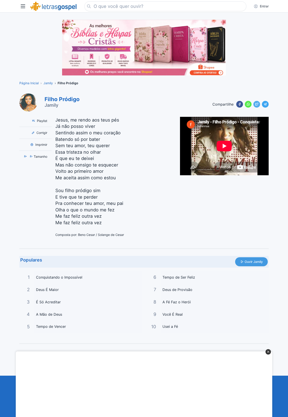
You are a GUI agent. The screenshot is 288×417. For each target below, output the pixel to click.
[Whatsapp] (248, 104)
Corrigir (41, 133)
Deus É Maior (47, 289)
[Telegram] (265, 104)
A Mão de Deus (49, 314)
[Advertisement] (141, 384)
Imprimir (40, 144)
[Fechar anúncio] (268, 352)
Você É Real (172, 314)
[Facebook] (239, 104)
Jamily (51, 105)
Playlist (41, 121)
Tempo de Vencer (51, 326)
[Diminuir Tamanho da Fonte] (32, 156)
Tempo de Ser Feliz (178, 277)
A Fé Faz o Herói (176, 302)
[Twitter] (256, 104)
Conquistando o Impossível (59, 277)
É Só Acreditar (48, 302)
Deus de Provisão (177, 289)
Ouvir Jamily (254, 262)
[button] (23, 6)
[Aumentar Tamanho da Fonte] (26, 156)
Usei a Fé (170, 326)
